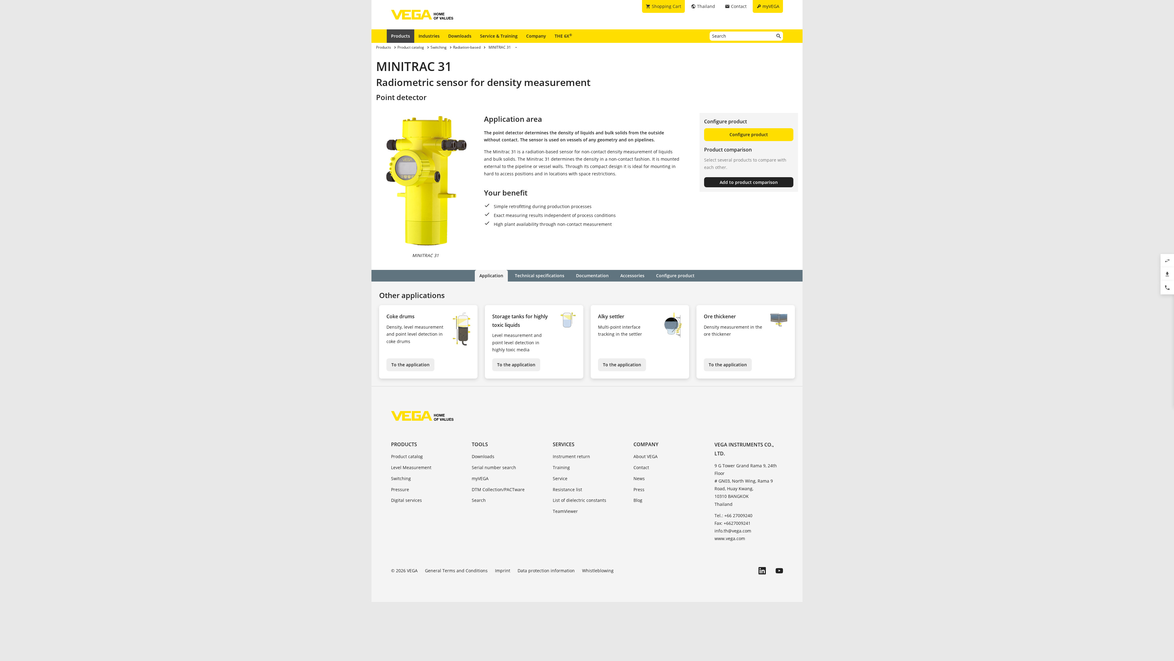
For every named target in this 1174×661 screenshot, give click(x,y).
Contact (641, 467)
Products (400, 36)
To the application (410, 365)
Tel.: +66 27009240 (733, 515)
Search (479, 500)
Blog (637, 500)
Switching (401, 478)
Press (638, 489)
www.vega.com (729, 538)
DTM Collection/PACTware (498, 489)
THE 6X (563, 36)
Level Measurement (411, 467)
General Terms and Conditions (456, 570)
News (639, 478)
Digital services (406, 500)
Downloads (459, 36)
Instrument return (571, 456)
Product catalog (407, 456)
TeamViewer (565, 511)
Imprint (502, 570)
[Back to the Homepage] (422, 416)
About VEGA (645, 456)
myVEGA (480, 478)
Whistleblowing (598, 570)
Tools (480, 444)
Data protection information (546, 570)
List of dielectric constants (579, 500)
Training (561, 467)
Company (536, 36)
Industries (429, 36)
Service (560, 478)
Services (563, 444)
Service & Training (499, 36)
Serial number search (494, 467)
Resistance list (567, 489)
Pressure (400, 489)
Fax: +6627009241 (732, 523)
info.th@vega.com (732, 531)
